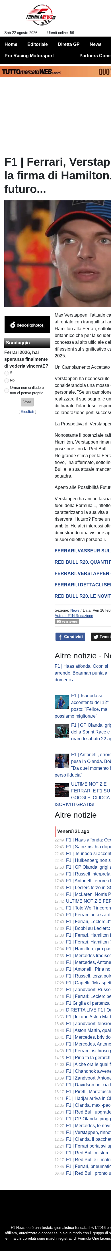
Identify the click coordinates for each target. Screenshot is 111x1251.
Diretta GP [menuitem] (69, 44)
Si (11, 373)
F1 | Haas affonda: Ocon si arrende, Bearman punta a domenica (81, 673)
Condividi (73, 636)
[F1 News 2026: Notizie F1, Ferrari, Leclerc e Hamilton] (40, 17)
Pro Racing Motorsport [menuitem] (29, 55)
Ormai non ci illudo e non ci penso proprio (27, 390)
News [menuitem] (96, 44)
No (12, 380)
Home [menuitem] (11, 44)
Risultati (27, 412)
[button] (27, 402)
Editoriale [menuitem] (37, 44)
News (74, 610)
